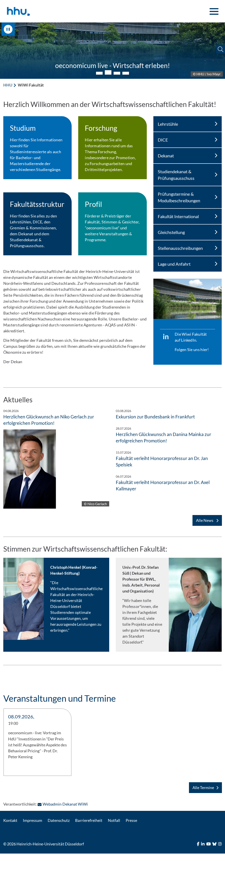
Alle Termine (203, 787)
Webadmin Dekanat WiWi (65, 804)
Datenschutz (59, 820)
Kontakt (10, 820)
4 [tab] (125, 73)
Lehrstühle (168, 124)
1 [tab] (99, 73)
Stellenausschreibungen (180, 248)
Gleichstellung (171, 232)
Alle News (205, 520)
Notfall (114, 820)
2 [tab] (108, 73)
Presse (131, 820)
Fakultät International (178, 216)
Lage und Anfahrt (174, 264)
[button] (220, 49)
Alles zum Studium (112, 65)
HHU (7, 85)
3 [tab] (117, 72)
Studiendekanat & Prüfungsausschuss (176, 175)
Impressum (32, 820)
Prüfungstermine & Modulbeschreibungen (179, 197)
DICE (163, 139)
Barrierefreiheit (88, 820)
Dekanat (166, 155)
